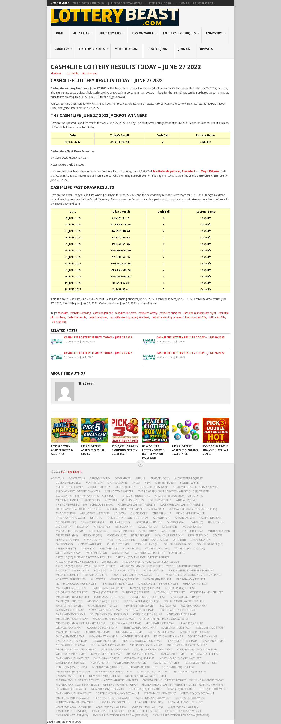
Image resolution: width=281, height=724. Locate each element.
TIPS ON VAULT (142, 33)
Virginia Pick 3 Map (140, 610)
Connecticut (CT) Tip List (148, 596)
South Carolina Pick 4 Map (153, 649)
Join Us (184, 49)
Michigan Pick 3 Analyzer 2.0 (187, 645)
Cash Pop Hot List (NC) (147, 706)
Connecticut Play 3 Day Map (197, 649)
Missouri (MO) (92, 535)
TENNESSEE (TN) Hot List (201, 662)
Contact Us (77, 478)
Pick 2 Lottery (125, 487)
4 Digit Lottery (99, 487)
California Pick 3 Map (125, 623)
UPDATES (206, 49)
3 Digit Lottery (191, 482)
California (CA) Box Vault (152, 697)
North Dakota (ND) (154, 539)
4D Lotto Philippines (71, 579)
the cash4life (59, 321)
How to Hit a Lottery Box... (197, 3)
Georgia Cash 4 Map (130, 632)
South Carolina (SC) (178, 544)
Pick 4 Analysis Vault (70, 517)
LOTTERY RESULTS (92, 49)
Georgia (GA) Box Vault (145, 689)
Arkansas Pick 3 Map (141, 653)
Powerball (188, 171)
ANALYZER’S (214, 33)
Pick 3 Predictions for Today (127, 517)
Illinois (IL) (216, 522)
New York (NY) (93, 539)
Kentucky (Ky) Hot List (71, 667)
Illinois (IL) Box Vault (190, 697)
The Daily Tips (66, 513)
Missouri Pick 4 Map (115, 649)
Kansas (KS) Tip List (69, 605)
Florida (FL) (168, 605)
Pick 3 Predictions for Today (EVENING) (120, 715)
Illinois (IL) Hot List (143, 667)
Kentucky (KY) (124, 526)
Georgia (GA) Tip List (190, 579)
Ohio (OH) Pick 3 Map (147, 614)
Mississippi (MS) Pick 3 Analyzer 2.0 (163, 618)
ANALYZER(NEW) (186, 500)
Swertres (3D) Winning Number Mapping (192, 574)
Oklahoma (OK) (201, 539)
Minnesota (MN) (219, 530)
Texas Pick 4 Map (213, 640)
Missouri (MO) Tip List (185, 596)
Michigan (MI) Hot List (108, 667)
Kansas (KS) (102, 526)
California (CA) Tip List (109, 588)
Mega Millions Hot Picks (185, 702)
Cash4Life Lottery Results (136, 504)
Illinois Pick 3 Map (69, 627)
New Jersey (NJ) (198, 535)
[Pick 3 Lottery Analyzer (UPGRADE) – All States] (185, 430)
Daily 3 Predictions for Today (134, 530)
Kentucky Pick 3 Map (181, 614)
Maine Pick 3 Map (68, 632)
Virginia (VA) (131, 548)
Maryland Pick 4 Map (195, 632)
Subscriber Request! (188, 478)
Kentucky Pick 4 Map (168, 636)
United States (118, 482)
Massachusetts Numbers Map (114, 618)
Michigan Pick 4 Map (202, 636)
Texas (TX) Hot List (166, 662)
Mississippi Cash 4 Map (146, 645)
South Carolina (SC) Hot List (145, 675)
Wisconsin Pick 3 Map (71, 653)
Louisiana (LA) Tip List (109, 596)
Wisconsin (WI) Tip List (103, 601)
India (136, 482)
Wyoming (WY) (121, 552)
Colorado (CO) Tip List (72, 592)
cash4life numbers (170, 312)
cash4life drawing (81, 312)
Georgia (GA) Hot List (139, 658)
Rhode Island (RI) (147, 544)
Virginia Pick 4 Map (135, 636)
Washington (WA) (157, 548)
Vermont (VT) (109, 548)
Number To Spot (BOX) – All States (179, 495)
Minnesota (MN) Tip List (206, 592)
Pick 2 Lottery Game (154, 487)
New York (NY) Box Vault (108, 689)
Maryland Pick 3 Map (70, 614)
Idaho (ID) (196, 522)
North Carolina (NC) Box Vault (117, 693)
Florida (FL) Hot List (205, 653)
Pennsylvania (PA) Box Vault (75, 702)
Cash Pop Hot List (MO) (144, 711)
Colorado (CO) (66, 522)
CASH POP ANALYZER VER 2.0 (183, 711)
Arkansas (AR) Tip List (103, 605)
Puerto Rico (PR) (118, 544)
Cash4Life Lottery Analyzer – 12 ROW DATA (135, 509)
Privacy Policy (100, 478)
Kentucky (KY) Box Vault (197, 693)
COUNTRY (62, 49)
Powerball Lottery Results (124, 500)
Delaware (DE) (120, 522)
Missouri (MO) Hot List (153, 671)
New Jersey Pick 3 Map (106, 653)
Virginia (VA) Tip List (124, 579)
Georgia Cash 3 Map (70, 610)
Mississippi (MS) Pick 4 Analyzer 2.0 (80, 623)
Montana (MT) (116, 535)
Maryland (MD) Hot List (72, 658)
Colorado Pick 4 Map (71, 645)
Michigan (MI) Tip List (169, 592)
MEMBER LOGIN (126, 49)
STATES (217, 535)
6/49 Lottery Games (69, 487)
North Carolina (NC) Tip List (76, 583)
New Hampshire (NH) (169, 535)
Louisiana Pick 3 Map (176, 627)
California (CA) (210, 517)
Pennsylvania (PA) (90, 544)
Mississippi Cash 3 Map (72, 618)
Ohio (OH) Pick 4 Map (70, 636)
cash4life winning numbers (167, 317)
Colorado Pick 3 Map (102, 627)
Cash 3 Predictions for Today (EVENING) (181, 715)
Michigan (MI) (98, 530)
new (147, 482)
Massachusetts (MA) (70, 530)
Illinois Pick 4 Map (162, 632)
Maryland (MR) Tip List (72, 588)
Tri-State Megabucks (166, 171)
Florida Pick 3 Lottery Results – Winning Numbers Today (183, 680)
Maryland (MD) (192, 526)
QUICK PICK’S (139, 513)
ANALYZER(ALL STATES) (94, 513)
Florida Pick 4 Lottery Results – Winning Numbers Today (96, 684)
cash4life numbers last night (199, 312)
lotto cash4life (217, 317)
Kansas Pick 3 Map (173, 653)
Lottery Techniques (179, 33)
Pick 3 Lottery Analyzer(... (89, 3)
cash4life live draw (125, 312)
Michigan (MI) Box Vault (72, 697)
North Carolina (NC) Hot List (180, 658)
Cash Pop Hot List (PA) (71, 711)
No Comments (90, 73)
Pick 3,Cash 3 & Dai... (161, 3)
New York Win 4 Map (103, 636)
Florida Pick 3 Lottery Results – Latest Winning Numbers (183, 684)
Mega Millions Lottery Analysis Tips (82, 574)
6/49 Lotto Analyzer (119, 491)
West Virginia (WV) (69, 552)
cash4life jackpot (103, 312)
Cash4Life (73, 73)
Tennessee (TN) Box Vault (112, 697)
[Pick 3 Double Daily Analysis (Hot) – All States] (216, 430)
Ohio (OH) (179, 539)
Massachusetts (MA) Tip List (158, 583)
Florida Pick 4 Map (98, 632)
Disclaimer (123, 478)
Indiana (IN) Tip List (157, 579)
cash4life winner (98, 317)
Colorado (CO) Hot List (178, 667)
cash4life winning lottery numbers (129, 317)
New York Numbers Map (105, 610)
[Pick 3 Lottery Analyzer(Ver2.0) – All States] (64, 430)
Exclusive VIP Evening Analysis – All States (86, 495)
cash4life (63, 312)
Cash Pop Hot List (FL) (111, 706)
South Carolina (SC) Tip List (184, 601)
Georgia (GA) (176, 522)
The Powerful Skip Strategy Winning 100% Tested (173, 491)
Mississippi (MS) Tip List (72, 596)
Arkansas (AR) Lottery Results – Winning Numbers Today (160, 566)
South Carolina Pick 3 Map (109, 614)
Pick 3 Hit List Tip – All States (115, 570)
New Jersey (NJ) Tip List (139, 605)
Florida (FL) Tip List (148, 522)
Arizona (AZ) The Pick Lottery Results (142, 557)
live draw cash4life (195, 317)
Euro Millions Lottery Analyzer (195, 487)
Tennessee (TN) (66, 548)
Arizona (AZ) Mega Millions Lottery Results (87, 561)
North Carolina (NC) (121, 539)
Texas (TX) (88, 548)
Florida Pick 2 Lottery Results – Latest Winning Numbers (97, 680)
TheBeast (56, 73)
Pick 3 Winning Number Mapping (191, 570)
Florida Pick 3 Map (194, 605)
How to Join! (157, 49)
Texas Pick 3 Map (191, 623)
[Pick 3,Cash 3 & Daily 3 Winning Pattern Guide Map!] (125, 430)
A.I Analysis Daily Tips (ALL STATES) (193, 509)
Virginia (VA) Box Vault (160, 693)
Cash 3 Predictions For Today (182, 530)
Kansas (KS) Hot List (70, 675)
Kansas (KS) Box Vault (115, 702)
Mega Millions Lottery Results (78, 500)
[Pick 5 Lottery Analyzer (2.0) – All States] (94, 430)
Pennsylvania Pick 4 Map (107, 645)
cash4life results (77, 317)
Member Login (160, 478)
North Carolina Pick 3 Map (177, 610)
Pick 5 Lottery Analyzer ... (127, 3)
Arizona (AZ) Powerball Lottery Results (151, 561)
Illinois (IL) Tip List (135, 592)
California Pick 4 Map (71, 640)
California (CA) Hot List (131, 662)
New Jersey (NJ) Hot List (190, 671)
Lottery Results (160, 500)
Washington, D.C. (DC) (189, 548)
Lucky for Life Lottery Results (181, 504)
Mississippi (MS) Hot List (73, 671)
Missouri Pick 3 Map (209, 627)
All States (81, 33)
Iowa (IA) (83, 526)
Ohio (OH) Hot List (106, 658)
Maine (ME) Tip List (69, 601)
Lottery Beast (71, 471)
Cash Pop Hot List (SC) (183, 706)
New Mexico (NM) (67, 539)
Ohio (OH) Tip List (195, 583)
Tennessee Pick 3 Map (181, 640)
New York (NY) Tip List (145, 588)
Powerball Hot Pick (149, 702)
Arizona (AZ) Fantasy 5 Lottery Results (83, 557)
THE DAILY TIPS (110, 33)
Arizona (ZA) (161, 517)
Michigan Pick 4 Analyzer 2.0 (76, 649)
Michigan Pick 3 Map (160, 623)
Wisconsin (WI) (96, 552)
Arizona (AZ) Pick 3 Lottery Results (160, 552)
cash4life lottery (148, 312)
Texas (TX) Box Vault (180, 689)
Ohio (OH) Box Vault (213, 689)
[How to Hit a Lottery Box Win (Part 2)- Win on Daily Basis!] (155, 430)
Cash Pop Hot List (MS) (72, 715)
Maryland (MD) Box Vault (73, 693)
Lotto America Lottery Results (78, 509)
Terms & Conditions (135, 495)
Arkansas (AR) (185, 517)
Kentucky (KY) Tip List (180, 588)
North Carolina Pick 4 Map (142, 640)
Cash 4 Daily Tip (153, 570)
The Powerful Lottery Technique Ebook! (84, 504)
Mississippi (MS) (67, 535)
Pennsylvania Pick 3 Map (139, 627)
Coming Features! (68, 482)
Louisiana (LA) (148, 526)
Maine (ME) (169, 526)
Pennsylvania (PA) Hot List (113, 671)
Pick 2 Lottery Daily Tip (72, 570)
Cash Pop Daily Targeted (73, 706)
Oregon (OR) (64, 544)
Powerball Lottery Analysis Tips (135, 574)
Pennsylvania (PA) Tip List (141, 601)
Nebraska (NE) (140, 535)
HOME (59, 33)
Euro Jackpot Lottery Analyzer (78, 491)
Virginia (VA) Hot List (71, 662)
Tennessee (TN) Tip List (117, 583)
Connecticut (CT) (93, 522)
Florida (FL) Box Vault (71, 689)
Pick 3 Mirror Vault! (190, 513)
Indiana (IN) (64, 526)
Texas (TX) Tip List (105, 592)
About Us (57, 478)
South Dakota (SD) (210, 544)
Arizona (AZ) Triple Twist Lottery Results (85, 566)
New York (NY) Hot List (105, 675)
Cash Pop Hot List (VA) (107, 711)
